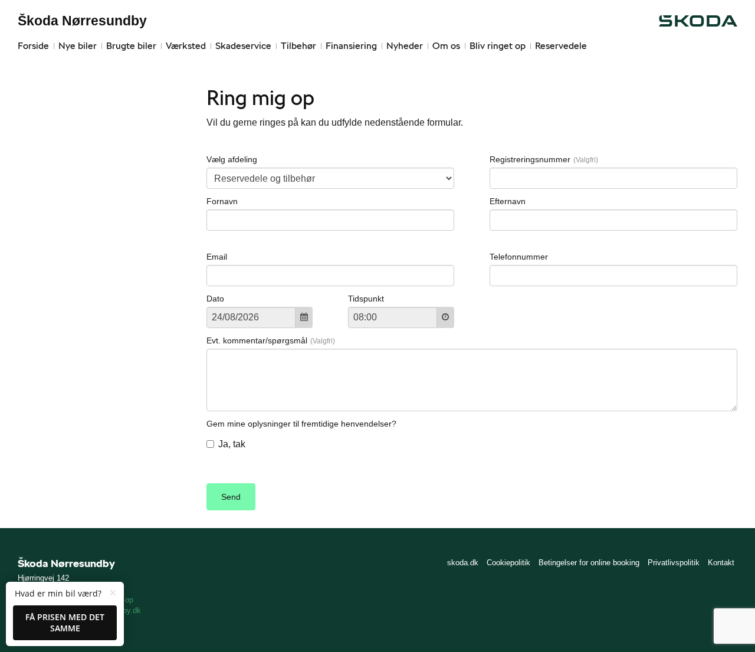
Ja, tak (231, 444)
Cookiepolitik (508, 562)
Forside (33, 45)
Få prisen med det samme (64, 622)
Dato (215, 298)
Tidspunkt (366, 298)
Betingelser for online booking (589, 562)
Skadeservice (243, 45)
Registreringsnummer (530, 159)
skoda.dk (462, 562)
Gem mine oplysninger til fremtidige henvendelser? (301, 423)
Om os (446, 45)
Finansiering (351, 45)
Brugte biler (131, 45)
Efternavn (508, 201)
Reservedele (561, 45)
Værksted (186, 45)
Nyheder (404, 45)
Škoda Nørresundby (82, 20)
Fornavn (222, 201)
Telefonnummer (519, 256)
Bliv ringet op (498, 45)
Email (216, 256)
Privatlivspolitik (674, 562)
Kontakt (721, 562)
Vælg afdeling (231, 159)
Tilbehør (298, 45)
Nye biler (77, 45)
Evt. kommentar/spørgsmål (256, 340)
